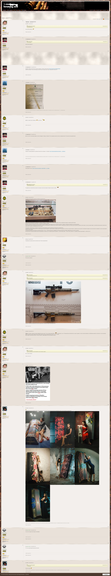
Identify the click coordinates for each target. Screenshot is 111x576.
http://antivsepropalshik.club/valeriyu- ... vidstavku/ (57, 151)
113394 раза (7, 129)
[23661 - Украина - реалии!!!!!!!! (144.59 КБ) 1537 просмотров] (53, 302)
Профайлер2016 (30, 184)
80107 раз (7, 94)
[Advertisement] (55, 15)
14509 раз (7, 267)
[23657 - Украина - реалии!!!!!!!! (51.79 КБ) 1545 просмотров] (40, 210)
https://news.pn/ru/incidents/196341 (54, 68)
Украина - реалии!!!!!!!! (31, 21)
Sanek (29, 41)
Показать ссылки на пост (28, 158)
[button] (97, 19)
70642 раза (7, 572)
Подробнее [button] (27, 574)
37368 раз (7, 49)
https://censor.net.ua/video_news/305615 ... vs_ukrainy (40, 168)
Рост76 (29, 350)
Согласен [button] (106, 574)
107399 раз (7, 284)
